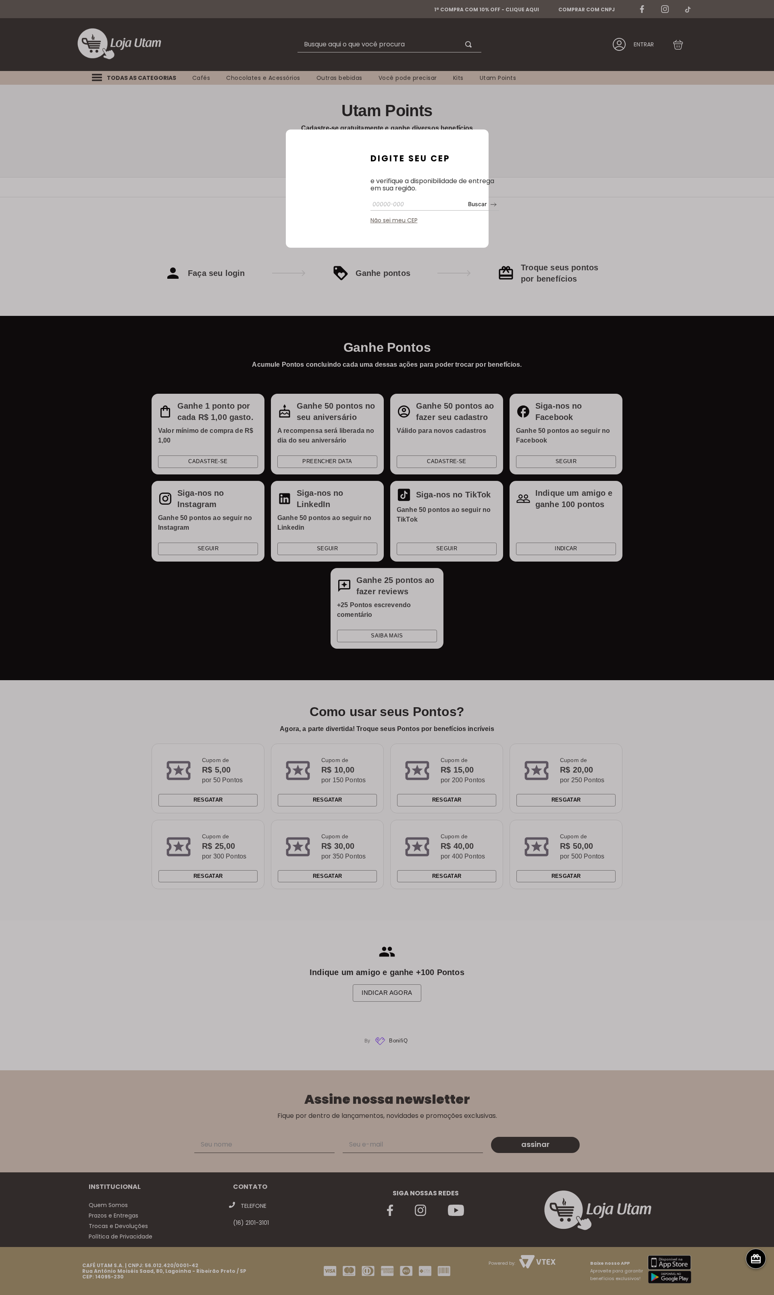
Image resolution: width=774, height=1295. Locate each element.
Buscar (477, 204)
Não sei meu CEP (394, 220)
